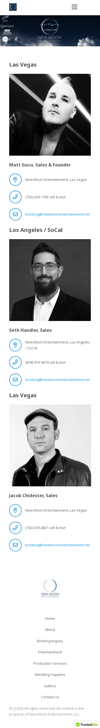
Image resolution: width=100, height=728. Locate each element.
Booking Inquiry (50, 640)
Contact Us (50, 696)
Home (50, 618)
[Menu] (74, 7)
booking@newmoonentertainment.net (57, 214)
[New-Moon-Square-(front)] (13, 7)
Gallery (50, 685)
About (50, 629)
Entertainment (50, 651)
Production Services (50, 663)
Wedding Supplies (50, 674)
